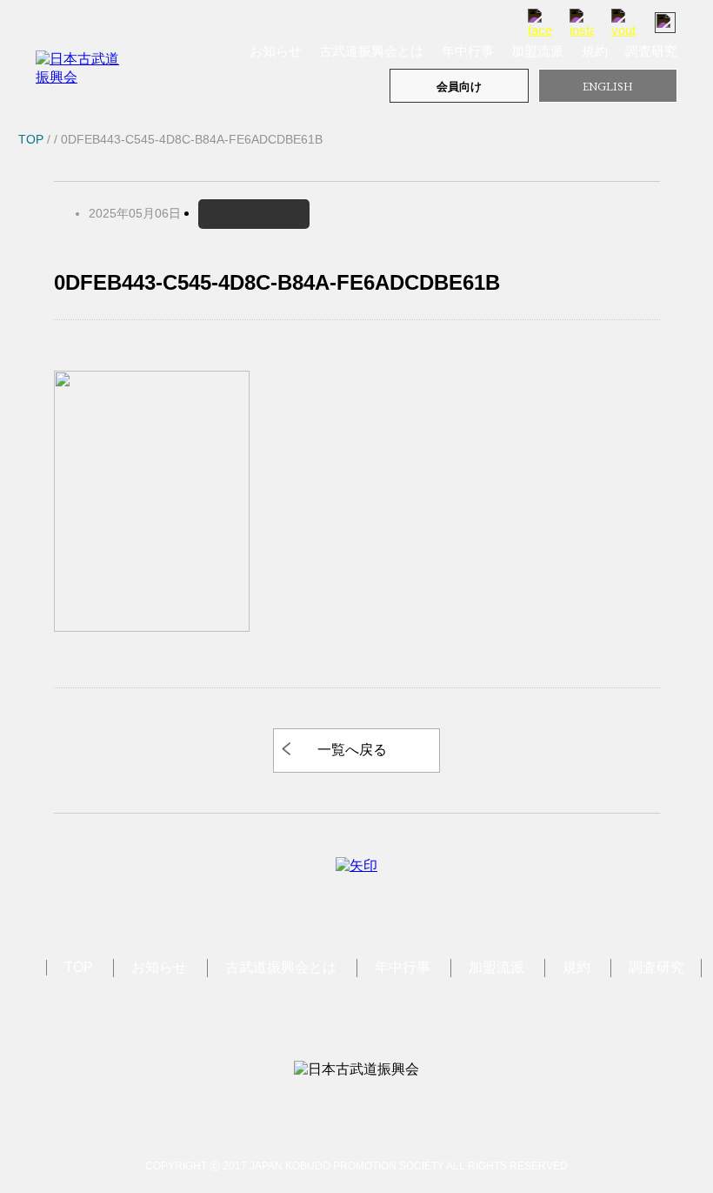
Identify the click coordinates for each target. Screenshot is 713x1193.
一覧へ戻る (352, 749)
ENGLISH (608, 86)
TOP (78, 967)
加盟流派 (537, 51)
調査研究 (651, 51)
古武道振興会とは (371, 51)
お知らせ (276, 51)
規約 (595, 51)
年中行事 (468, 51)
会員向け (459, 86)
